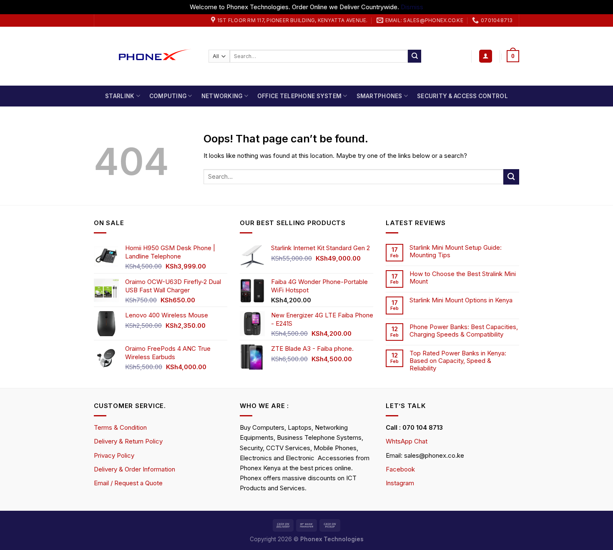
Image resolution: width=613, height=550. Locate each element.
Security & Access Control (462, 96)
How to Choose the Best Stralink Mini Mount (463, 277)
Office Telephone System (299, 96)
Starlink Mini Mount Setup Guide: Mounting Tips (456, 251)
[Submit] (414, 56)
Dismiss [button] (412, 7)
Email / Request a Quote (128, 483)
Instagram (400, 483)
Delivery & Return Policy (128, 441)
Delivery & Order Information (134, 469)
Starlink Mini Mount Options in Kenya (461, 300)
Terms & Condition (120, 427)
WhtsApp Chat (406, 441)
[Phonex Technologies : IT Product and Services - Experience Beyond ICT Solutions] (145, 56)
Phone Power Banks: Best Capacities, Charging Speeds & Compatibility (464, 330)
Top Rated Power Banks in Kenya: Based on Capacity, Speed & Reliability (458, 361)
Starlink (119, 96)
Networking (222, 96)
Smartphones (379, 96)
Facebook (400, 469)
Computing (167, 96)
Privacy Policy (114, 455)
